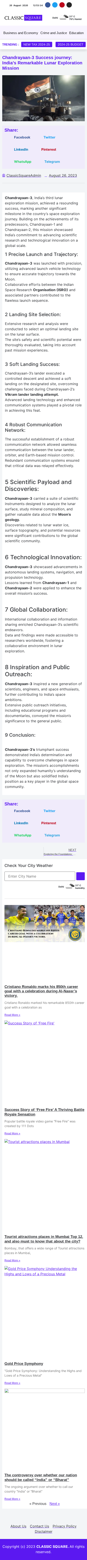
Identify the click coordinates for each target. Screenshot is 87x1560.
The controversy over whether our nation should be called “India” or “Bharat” (40, 1477)
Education (76, 33)
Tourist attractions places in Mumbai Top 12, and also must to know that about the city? (43, 1239)
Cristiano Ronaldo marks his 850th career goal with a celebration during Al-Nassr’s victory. (41, 991)
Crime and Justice (53, 33)
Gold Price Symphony (23, 1364)
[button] (19, 137)
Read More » (12, 1014)
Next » (55, 1504)
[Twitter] (54, 5)
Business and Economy (20, 33)
